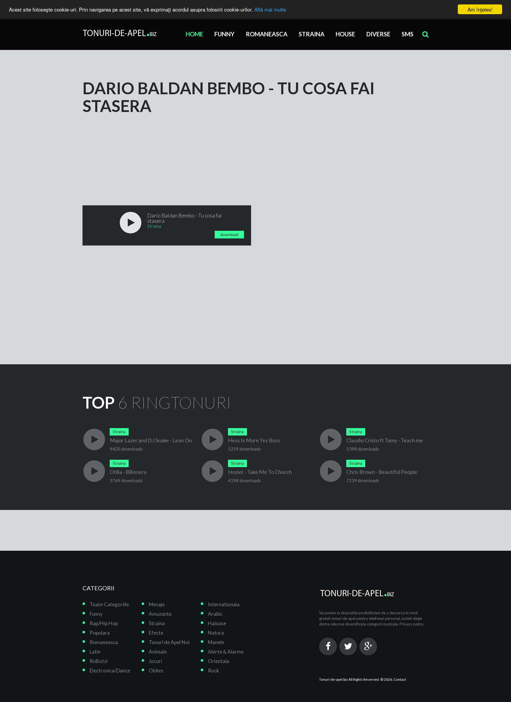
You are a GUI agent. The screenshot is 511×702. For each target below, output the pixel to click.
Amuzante (160, 614)
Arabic (215, 614)
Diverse (378, 34)
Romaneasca (266, 34)
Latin (95, 652)
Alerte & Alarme (226, 652)
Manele (216, 642)
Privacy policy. (412, 624)
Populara (100, 633)
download (229, 234)
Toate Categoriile (109, 604)
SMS (407, 34)
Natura (216, 633)
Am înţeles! (480, 9)
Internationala (224, 604)
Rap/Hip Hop (104, 623)
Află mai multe (270, 9)
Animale (158, 652)
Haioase (217, 623)
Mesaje (157, 604)
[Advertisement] (127, 151)
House (345, 34)
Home (194, 34)
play (130, 222)
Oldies (156, 670)
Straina (311, 34)
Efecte (156, 633)
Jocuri (155, 661)
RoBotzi (99, 661)
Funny (224, 34)
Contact (400, 679)
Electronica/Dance (110, 670)
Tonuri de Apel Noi (169, 642)
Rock (213, 670)
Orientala (218, 661)
